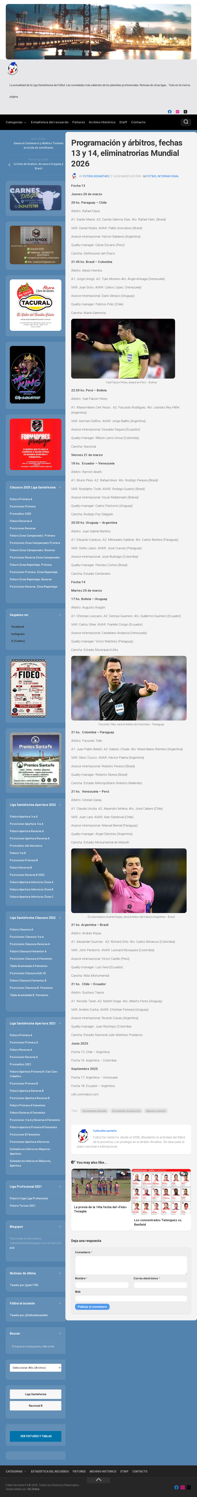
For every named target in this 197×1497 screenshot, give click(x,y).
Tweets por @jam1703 (24, 1285)
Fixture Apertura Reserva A (27, 831)
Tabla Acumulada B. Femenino (29, 995)
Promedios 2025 (20, 513)
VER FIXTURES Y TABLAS (36, 1436)
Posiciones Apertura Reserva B (29, 1098)
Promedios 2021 (20, 1064)
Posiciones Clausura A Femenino (31, 958)
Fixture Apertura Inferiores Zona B (31, 889)
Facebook (17, 626)
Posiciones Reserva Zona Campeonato (35, 557)
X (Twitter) (18, 641)
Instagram (18, 634)
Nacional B (36, 1405)
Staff (123, 122)
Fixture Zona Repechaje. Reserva (31, 579)
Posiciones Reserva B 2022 (27, 874)
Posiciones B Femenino (25, 1134)
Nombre (81, 1278)
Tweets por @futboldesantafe (29, 1315)
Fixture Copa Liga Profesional (29, 1198)
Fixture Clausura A (21, 929)
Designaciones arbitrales (94, 1110)
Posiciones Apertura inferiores (29, 1141)
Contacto (138, 122)
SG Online (33, 1489)
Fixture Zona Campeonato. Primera (32, 535)
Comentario (83, 1252)
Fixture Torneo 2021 (22, 1205)
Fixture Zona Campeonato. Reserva (32, 550)
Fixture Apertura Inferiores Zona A (31, 882)
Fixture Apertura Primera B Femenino (33, 1127)
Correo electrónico (147, 1278)
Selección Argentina (156, 1110)
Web (77, 1291)
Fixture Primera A (21, 499)
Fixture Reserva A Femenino (27, 1112)
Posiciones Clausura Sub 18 (28, 973)
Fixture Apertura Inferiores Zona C (31, 896)
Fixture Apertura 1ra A (24, 816)
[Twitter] (185, 112)
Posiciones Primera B (24, 860)
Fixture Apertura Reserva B (27, 1090)
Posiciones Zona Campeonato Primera (35, 542)
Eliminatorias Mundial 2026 (126, 1110)
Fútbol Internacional (162, 176)
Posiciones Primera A (24, 1042)
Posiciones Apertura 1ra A (26, 823)
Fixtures (78, 122)
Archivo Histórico (102, 122)
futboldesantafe (96, 176)
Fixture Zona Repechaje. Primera (31, 564)
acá (12, 1247)
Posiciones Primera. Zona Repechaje (34, 572)
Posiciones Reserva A (24, 1057)
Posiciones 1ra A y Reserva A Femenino (35, 1120)
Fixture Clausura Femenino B (28, 980)
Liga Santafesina (35, 1394)
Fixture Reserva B (21, 867)
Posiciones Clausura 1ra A (27, 936)
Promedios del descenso (26, 845)
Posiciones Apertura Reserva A (29, 838)
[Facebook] (170, 112)
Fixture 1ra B (18, 853)
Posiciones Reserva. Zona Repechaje (33, 586)
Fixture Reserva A (21, 521)
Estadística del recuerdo (49, 122)
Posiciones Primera (23, 506)
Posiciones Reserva (22, 528)
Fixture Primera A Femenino (27, 1105)
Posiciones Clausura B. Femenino (31, 987)
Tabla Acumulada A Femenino (29, 966)
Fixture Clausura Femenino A (28, 951)
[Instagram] (177, 112)
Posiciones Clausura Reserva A (30, 944)
